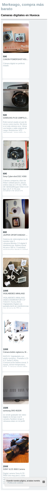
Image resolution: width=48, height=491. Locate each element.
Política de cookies (15, 483)
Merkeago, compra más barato (22, 6)
